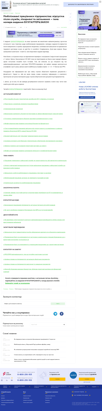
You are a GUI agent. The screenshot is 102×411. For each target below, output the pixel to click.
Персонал (17, 13)
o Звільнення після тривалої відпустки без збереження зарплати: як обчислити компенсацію (34, 232)
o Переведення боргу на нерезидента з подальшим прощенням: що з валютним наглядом (33, 244)
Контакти (47, 402)
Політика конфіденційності (7, 400)
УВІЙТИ (57, 303)
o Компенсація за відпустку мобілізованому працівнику (21, 183)
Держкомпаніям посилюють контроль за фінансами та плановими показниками (86, 67)
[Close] (100, 2)
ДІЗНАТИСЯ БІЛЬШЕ (87, 97)
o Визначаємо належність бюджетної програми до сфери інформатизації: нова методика (33, 114)
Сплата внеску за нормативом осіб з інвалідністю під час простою (34, 354)
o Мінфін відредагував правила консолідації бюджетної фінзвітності (26, 123)
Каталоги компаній (27, 400)
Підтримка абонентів (50, 395)
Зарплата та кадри (8, 13)
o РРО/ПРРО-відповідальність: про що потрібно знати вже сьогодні (25, 254)
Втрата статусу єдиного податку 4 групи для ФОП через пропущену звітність (88, 60)
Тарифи (57, 379)
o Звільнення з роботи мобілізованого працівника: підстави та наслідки (27, 173)
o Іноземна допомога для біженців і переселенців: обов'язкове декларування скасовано (32, 141)
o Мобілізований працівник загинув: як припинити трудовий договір (26, 178)
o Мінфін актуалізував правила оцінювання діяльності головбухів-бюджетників (29, 151)
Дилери (3, 398)
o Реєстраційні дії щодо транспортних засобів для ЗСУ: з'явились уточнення (28, 99)
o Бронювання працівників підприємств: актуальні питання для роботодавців (29, 205)
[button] (6, 386)
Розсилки (47, 400)
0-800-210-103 (24, 374)
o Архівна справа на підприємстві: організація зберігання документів (26, 259)
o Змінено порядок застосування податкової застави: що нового (24, 146)
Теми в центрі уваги (28, 402)
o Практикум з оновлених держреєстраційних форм (20, 104)
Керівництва (26, 398)
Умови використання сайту (7, 402)
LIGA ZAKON (64, 27)
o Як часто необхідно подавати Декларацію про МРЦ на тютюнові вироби (28, 210)
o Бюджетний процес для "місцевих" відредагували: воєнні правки (25, 136)
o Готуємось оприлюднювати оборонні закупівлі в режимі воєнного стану (28, 118)
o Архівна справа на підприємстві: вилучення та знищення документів (26, 264)
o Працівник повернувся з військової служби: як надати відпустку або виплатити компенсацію (35, 160)
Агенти (3, 395)
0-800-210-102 (24, 380)
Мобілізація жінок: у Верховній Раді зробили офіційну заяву (32, 344)
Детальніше (87, 382)
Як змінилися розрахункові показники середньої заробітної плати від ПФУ (36, 349)
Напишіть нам (48, 398)
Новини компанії (27, 395)
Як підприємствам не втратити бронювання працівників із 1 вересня (34, 339)
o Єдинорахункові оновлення (13, 109)
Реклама (3, 404)
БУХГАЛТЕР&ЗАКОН (17, 41)
